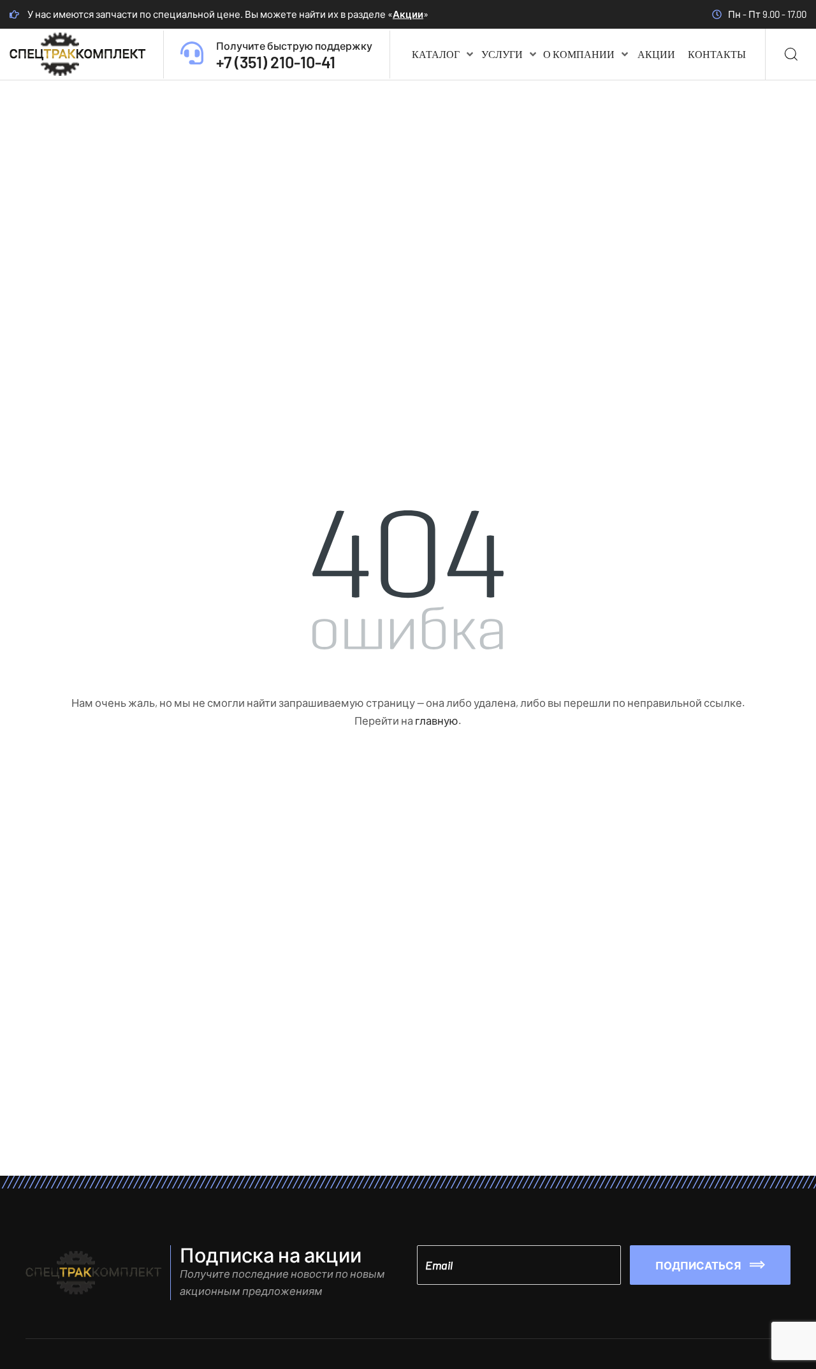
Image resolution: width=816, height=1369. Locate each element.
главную (436, 720)
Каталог (436, 54)
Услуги (502, 54)
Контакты (717, 54)
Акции (408, 14)
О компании (579, 54)
